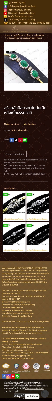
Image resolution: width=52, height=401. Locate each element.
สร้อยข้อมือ (22, 130)
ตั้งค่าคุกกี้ (18, 396)
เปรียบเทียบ (31, 124)
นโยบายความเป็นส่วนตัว (34, 388)
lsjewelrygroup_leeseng (20, 9)
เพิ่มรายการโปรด (12, 124)
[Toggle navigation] (48, 29)
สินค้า (14, 130)
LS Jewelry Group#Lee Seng (21, 6)
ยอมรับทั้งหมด (32, 396)
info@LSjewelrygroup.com (20, 16)
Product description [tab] (15, 154)
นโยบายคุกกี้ (13, 391)
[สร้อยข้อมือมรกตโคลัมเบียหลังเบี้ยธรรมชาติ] (26, 66)
